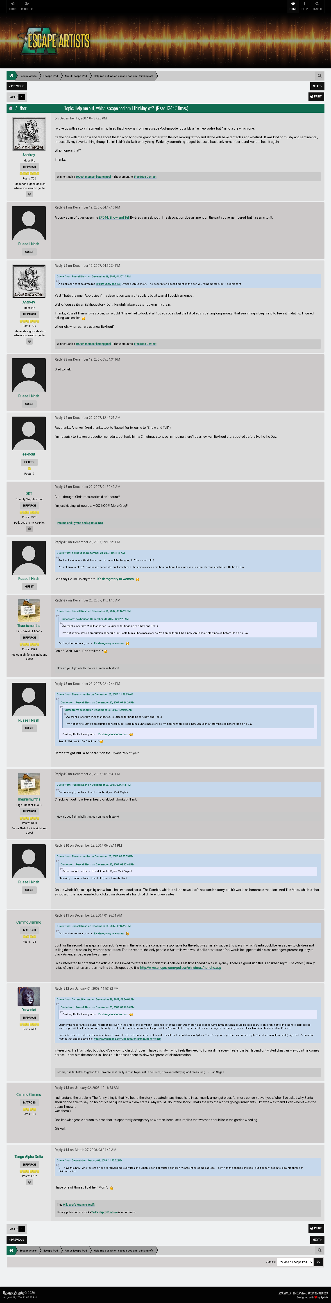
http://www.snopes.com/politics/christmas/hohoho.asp (180, 967)
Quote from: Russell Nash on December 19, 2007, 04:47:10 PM (94, 276)
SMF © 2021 (300, 1292)
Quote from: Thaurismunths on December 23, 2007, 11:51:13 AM (95, 694)
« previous (16, 86)
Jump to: (271, 1261)
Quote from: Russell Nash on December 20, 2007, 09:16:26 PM (94, 611)
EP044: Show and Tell (114, 217)
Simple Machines (318, 1292)
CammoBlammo (28, 922)
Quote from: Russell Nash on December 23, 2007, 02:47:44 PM (94, 784)
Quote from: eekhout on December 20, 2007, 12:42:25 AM (91, 553)
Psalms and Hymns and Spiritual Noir (80, 523)
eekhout (29, 454)
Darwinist (28, 1010)
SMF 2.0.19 (285, 1292)
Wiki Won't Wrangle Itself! (79, 1204)
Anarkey (29, 155)
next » (317, 86)
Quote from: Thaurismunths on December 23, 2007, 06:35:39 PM (95, 856)
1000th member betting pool (93, 176)
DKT (28, 493)
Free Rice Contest (145, 176)
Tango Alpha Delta (29, 1157)
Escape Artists (13, 1292)
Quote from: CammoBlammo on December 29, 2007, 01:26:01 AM (95, 999)
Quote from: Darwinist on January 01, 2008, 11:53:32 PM (89, 1160)
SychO (324, 1297)
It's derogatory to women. (115, 579)
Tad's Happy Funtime (104, 1212)
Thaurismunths (28, 625)
